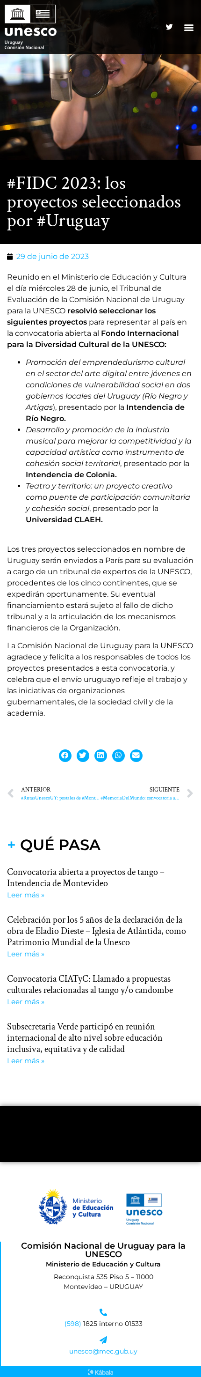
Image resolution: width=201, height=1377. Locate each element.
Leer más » (25, 894)
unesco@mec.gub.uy (103, 1351)
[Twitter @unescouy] (169, 27)
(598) (74, 1323)
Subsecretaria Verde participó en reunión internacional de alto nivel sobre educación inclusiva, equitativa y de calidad (85, 1038)
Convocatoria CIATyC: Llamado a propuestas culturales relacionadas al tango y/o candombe (90, 984)
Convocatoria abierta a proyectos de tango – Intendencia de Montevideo (86, 877)
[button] (188, 27)
